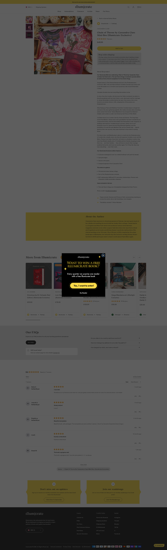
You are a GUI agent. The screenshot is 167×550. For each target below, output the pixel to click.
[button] (83, 285)
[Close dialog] (103, 255)
